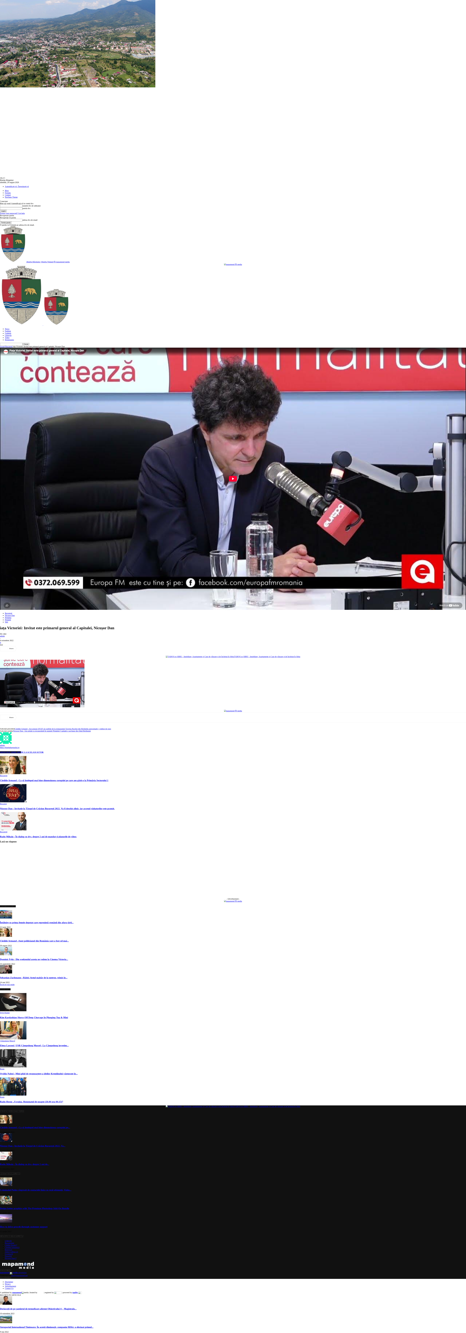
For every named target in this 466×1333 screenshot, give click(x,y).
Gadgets (8, 333)
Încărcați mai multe (7, 985)
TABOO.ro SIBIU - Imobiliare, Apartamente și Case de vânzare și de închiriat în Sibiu (267, 657)
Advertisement (10, 1286)
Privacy (8, 1284)
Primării (8, 620)
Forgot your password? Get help (12, 213)
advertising (13, 1273)
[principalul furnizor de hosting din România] (40, 1292)
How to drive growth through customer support (23, 1226)
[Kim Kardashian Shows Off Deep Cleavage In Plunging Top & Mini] (13, 1011)
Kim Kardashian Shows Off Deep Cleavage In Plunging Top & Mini (34, 1017)
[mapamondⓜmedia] (233, 264)
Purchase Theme (11, 197)
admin (2, 636)
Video (7, 338)
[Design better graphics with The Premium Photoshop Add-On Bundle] (6, 1204)
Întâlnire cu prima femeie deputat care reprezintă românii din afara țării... (37, 922)
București (8, 346)
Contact (8, 195)
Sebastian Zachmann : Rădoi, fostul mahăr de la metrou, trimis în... (33, 977)
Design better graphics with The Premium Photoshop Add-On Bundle (34, 1208)
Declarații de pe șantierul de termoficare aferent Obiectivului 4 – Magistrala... (38, 1309)
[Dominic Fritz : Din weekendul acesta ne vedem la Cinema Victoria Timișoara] (6, 955)
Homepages (9, 340)
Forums (8, 193)
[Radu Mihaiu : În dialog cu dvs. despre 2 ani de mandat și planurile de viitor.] (13, 830)
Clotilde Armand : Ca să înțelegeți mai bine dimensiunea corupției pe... (35, 1127)
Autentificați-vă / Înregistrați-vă (17, 186)
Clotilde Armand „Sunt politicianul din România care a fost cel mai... (34, 941)
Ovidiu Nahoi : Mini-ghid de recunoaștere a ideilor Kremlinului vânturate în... (39, 1073)
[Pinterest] (40, 648)
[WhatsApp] (48, 648)
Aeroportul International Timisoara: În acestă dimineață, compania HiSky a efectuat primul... (46, 1327)
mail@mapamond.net (19, 1275)
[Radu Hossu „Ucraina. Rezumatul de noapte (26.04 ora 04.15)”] (13, 1095)
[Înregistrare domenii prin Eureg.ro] (58, 1292)
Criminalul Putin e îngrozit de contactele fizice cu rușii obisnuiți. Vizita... (35, 1190)
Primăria (8, 618)
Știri (6, 622)
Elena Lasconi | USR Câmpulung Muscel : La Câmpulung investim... (34, 1045)
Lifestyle (8, 335)
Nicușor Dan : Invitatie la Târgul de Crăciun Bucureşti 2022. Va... (32, 1146)
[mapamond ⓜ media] (233, 901)
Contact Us (9, 1288)
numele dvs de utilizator (31, 206)
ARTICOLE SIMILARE (10, 752)
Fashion (8, 331)
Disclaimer (9, 1282)
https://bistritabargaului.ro (9, 747)
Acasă (2, 346)
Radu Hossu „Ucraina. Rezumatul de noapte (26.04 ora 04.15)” (31, 1101)
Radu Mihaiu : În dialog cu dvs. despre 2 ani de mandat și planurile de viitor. (38, 836)
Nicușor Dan (10, 615)
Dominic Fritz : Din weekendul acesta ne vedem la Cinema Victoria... (34, 959)
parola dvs (26, 208)
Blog (7, 191)
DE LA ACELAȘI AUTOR (32, 752)
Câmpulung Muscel (7, 1041)
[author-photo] (6, 743)
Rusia (2, 1069)
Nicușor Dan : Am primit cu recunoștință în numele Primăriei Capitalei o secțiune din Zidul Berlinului (52, 731)
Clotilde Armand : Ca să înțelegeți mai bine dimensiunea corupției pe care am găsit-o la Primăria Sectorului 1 (54, 780)
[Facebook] (22, 648)
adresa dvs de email (29, 220)
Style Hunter (5, 1013)
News (7, 329)
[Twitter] (31, 648)
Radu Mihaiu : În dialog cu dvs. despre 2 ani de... (24, 1164)
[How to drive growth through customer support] (6, 1222)
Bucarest (3, 804)
